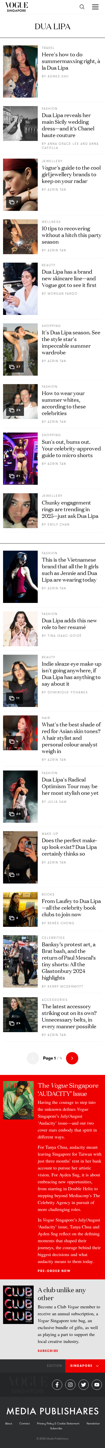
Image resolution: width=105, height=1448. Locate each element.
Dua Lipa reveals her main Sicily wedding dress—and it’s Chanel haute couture (68, 124)
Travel (48, 48)
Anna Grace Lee (63, 144)
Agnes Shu (58, 76)
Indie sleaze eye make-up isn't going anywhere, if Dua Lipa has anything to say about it (71, 673)
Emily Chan (59, 524)
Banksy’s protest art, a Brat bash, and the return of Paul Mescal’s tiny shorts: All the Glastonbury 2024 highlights (69, 960)
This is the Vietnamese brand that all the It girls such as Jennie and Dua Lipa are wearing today (70, 569)
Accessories (55, 1000)
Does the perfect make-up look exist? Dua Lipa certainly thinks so (69, 846)
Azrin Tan (57, 189)
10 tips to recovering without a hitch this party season (71, 234)
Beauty (49, 265)
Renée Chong (61, 923)
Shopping (51, 326)
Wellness (51, 222)
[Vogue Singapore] (16, 7)
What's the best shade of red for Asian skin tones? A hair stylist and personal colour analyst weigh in (71, 737)
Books (48, 894)
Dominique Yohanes (68, 692)
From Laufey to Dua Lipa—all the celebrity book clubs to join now (71, 907)
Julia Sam (57, 802)
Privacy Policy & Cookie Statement (58, 1423)
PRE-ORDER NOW (54, 1271)
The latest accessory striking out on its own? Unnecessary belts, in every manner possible (69, 1016)
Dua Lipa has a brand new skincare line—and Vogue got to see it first (69, 278)
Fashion (50, 108)
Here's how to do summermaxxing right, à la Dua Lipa (71, 60)
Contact (24, 1423)
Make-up (50, 834)
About (8, 1423)
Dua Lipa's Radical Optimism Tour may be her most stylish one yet (70, 785)
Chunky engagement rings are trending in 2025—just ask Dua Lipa (70, 508)
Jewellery (52, 161)
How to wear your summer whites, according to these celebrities (64, 402)
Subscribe (48, 1351)
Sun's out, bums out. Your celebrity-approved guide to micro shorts (71, 448)
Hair (46, 718)
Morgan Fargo (63, 293)
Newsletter (93, 1423)
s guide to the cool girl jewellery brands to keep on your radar (71, 173)
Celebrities (53, 938)
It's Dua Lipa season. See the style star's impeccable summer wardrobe (71, 342)
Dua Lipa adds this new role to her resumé (69, 623)
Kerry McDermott (65, 986)
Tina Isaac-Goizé (65, 636)
